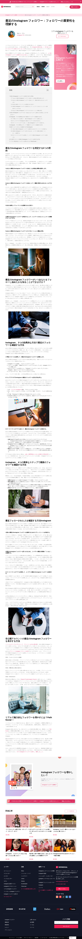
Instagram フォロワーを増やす (49, 784)
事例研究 (43, 6)
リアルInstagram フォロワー (10, 888)
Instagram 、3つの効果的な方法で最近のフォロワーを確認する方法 (26, 116)
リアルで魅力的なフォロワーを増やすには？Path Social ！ (23, 141)
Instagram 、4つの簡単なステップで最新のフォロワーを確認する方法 (26, 125)
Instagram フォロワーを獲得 (11, 15)
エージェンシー (7, 871)
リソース (52, 6)
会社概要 (32, 922)
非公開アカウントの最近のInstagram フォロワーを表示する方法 (25, 139)
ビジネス (6, 876)
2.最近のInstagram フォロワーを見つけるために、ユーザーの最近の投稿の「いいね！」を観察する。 (29, 132)
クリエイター (7, 873)
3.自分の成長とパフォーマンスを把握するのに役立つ (23, 104)
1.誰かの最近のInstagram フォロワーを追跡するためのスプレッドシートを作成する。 (30, 129)
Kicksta (23, 881)
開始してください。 (75, 6)
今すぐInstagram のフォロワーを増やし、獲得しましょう (30, 751)
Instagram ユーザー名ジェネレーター (47, 879)
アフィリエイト (8, 930)
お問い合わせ (33, 919)
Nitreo (22, 871)
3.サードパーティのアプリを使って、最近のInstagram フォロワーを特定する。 (29, 122)
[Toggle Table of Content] (46, 90)
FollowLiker (23, 886)
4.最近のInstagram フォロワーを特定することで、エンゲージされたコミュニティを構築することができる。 (30, 107)
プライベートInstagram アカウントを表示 (19, 651)
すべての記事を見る (70, 811)
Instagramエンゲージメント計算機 (46, 871)
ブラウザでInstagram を (16, 389)
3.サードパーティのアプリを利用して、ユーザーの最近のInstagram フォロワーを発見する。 (30, 136)
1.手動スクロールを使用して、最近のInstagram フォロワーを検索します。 (28, 118)
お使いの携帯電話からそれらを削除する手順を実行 (36, 454)
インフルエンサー (8, 878)
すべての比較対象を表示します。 (29, 888)
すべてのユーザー (8, 896)
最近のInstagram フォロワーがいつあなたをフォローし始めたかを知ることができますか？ (29, 113)
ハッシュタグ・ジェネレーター (46, 876)
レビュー (48, 6)
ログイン (66, 6)
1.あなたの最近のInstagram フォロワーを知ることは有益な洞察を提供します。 (29, 98)
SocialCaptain (24, 883)
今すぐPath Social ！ (62, 36)
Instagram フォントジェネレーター (47, 882)
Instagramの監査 (42, 873)
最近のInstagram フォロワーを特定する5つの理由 (21, 96)
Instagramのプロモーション (10, 886)
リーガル (32, 924)
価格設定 (38, 6)
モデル (5, 881)
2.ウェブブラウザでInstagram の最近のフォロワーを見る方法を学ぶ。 (27, 120)
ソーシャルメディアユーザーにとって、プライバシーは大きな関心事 (21, 644)
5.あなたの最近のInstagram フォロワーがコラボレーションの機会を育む (27, 110)
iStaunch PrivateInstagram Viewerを (29, 679)
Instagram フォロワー (10, 919)
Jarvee (22, 878)
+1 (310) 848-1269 (61, 884)
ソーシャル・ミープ (25, 873)
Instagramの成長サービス (10, 883)
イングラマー (24, 876)
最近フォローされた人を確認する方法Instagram (21, 127)
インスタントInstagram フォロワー (12, 891)
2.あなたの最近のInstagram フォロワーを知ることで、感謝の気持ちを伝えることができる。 (30, 101)
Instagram (41, 885)
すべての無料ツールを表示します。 (46, 891)
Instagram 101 (21, 35)
